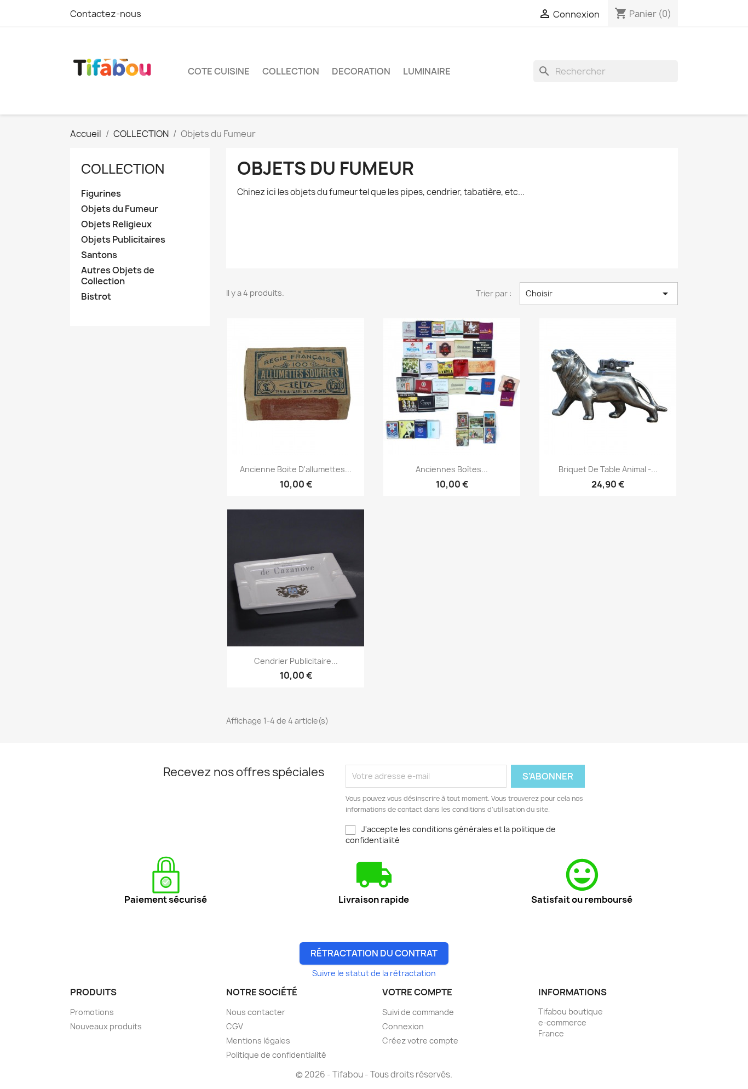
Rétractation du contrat (374, 953)
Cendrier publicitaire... (296, 661)
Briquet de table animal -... (608, 469)
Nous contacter (255, 1012)
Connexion (403, 1026)
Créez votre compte (420, 1040)
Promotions (92, 1012)
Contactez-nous (105, 14)
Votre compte (417, 992)
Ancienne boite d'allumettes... (296, 469)
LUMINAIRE (427, 71)
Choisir (599, 293)
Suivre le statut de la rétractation (374, 973)
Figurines (101, 193)
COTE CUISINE (219, 71)
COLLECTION (290, 71)
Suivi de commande (418, 1012)
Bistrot (96, 296)
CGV (234, 1026)
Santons (99, 255)
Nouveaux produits (106, 1026)
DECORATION (361, 71)
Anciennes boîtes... (452, 469)
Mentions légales (258, 1040)
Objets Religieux (116, 224)
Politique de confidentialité (276, 1055)
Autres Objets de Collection (117, 276)
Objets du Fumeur (119, 209)
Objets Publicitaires (123, 239)
